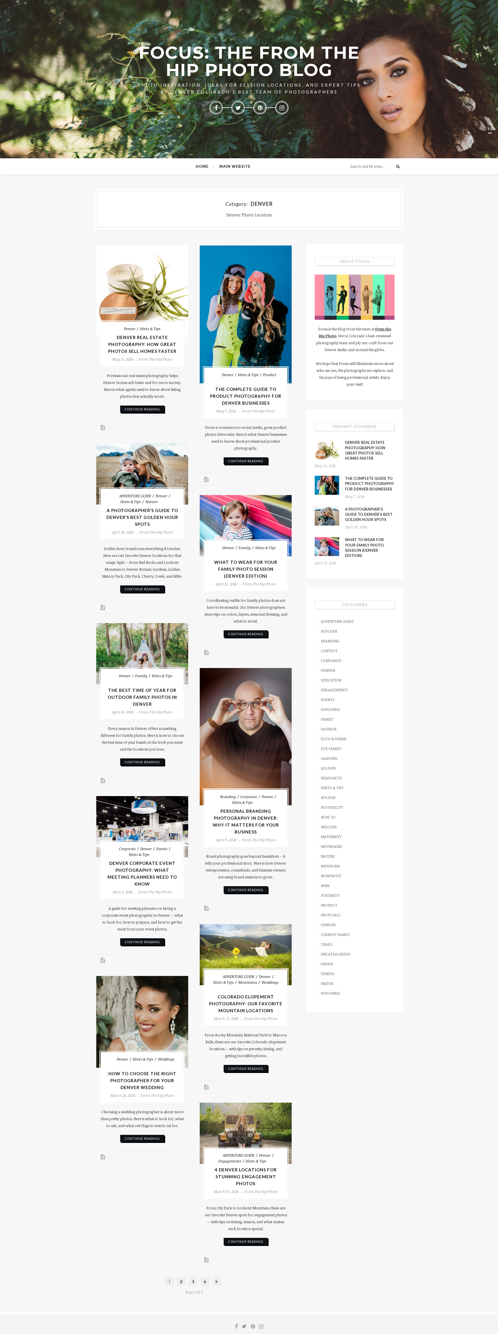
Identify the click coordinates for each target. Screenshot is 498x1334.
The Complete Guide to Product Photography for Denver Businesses (245, 396)
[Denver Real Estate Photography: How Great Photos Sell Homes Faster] (142, 291)
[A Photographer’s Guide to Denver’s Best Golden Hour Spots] (142, 474)
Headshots (331, 778)
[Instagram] (281, 107)
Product (269, 374)
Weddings (270, 982)
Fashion (328, 729)
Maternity (331, 836)
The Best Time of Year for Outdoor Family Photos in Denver (142, 697)
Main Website (234, 166)
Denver (129, 328)
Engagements (229, 1161)
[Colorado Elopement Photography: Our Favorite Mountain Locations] (246, 954)
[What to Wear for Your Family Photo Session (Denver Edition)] (246, 525)
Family (245, 547)
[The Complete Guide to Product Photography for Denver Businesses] (246, 314)
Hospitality (332, 807)
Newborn (330, 866)
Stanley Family (335, 934)
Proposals (331, 915)
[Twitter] (238, 107)
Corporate (248, 796)
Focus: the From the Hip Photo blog (249, 61)
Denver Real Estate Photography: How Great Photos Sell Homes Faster (142, 344)
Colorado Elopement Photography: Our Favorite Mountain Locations (245, 1003)
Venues (328, 973)
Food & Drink (333, 738)
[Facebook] (216, 107)
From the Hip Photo (155, 359)
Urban (327, 963)
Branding (228, 796)
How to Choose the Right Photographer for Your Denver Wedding (142, 1080)
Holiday (328, 797)
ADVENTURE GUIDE (135, 495)
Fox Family (331, 748)
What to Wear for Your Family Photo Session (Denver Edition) (245, 569)
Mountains (247, 982)
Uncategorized (335, 954)
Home (202, 166)
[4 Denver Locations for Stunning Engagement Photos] (246, 1133)
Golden (328, 768)
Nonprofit (331, 875)
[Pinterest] (260, 107)
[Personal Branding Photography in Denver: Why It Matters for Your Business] (246, 737)
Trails (327, 944)
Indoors (329, 826)
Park (325, 885)
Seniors (328, 924)
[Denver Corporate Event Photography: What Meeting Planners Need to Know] (142, 826)
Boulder (329, 631)
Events (161, 848)
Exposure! (330, 709)
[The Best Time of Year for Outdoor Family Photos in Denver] (142, 653)
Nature (152, 501)
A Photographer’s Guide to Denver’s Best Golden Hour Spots (142, 517)
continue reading (142, 409)
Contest (329, 650)
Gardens (329, 758)
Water (327, 983)
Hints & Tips (150, 328)
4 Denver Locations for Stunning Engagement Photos (246, 1176)
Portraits (330, 895)
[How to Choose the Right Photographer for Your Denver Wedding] (142, 1022)
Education (331, 680)
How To (328, 817)
